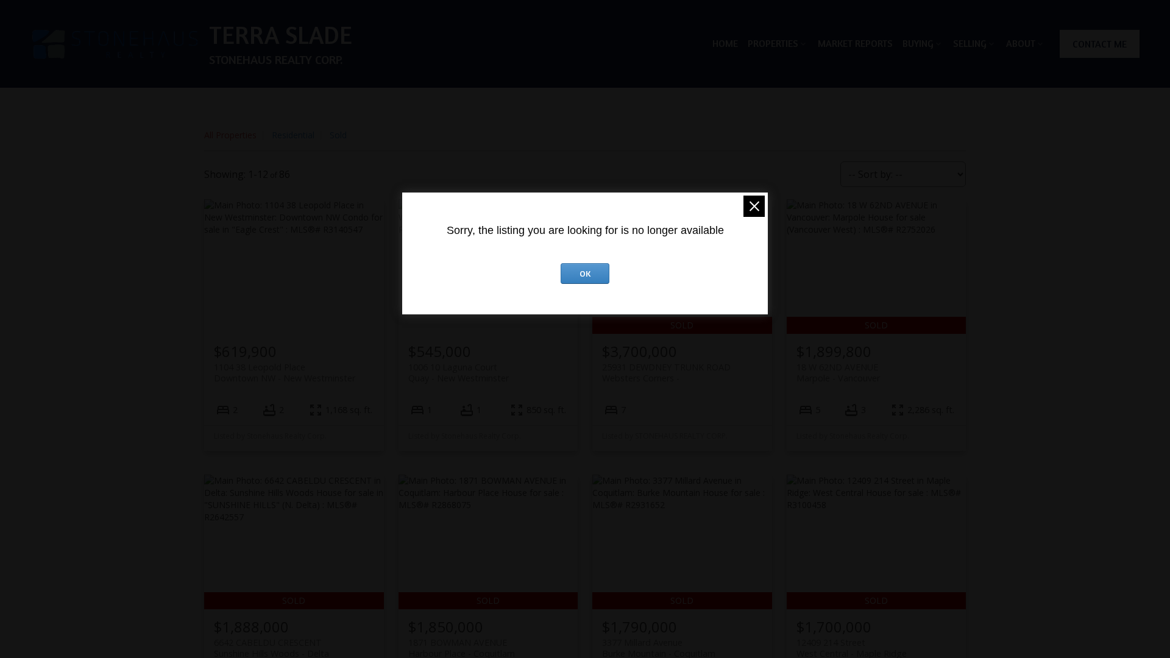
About (1020, 43)
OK (585, 273)
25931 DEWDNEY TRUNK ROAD (666, 372)
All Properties (230, 135)
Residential (293, 135)
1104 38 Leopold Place (284, 372)
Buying (918, 43)
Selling (970, 43)
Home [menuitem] (725, 43)
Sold (338, 135)
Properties (773, 43)
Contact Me (1099, 44)
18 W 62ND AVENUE (838, 372)
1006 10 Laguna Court (458, 372)
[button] (1100, 44)
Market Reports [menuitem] (855, 43)
